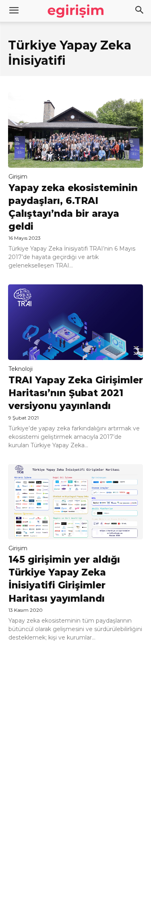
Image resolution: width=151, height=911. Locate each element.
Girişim (17, 176)
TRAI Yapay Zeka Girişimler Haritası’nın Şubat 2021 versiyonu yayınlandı (75, 392)
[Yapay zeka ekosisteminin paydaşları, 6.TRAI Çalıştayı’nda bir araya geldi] (75, 130)
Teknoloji (20, 369)
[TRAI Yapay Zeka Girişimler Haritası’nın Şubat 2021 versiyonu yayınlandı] (75, 322)
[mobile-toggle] (14, 11)
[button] (139, 11)
